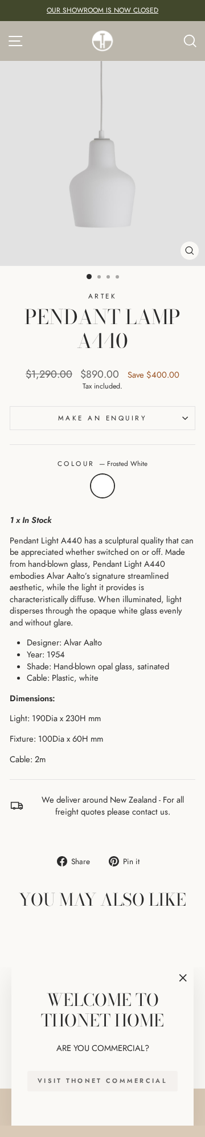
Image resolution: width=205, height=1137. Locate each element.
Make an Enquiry (102, 418)
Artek (102, 296)
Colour (103, 463)
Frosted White (102, 486)
